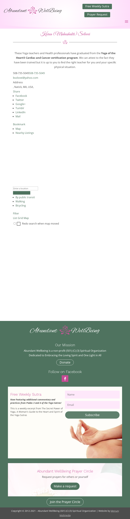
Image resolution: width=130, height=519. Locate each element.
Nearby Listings (25, 133)
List (15, 218)
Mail (18, 116)
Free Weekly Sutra (97, 6)
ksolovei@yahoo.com (25, 77)
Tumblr (20, 108)
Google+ (21, 104)
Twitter (20, 100)
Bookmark (19, 124)
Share (16, 91)
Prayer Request (97, 14)
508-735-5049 (37, 73)
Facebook (21, 96)
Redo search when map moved (40, 223)
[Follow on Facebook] (65, 378)
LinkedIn (21, 112)
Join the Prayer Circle (65, 502)
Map (18, 128)
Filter (16, 213)
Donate (65, 362)
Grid (20, 218)
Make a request (65, 486)
